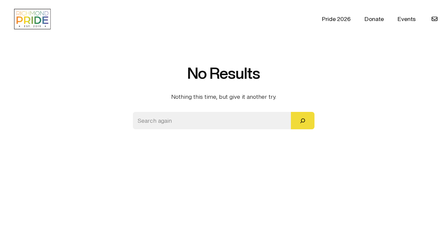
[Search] (302, 120)
